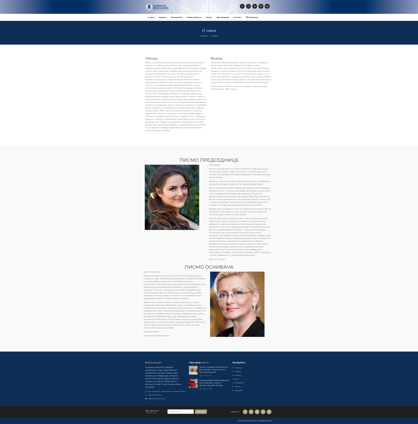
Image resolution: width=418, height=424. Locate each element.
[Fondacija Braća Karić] (157, 7)
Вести (209, 17)
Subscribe (201, 412)
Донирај (238, 375)
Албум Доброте (194, 17)
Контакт (237, 17)
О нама (151, 17)
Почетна (203, 36)
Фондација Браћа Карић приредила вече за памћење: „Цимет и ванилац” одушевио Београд (214, 382)
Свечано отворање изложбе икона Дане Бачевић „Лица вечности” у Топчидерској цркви (213, 369)
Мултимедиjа (223, 17)
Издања (162, 17)
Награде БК (176, 17)
